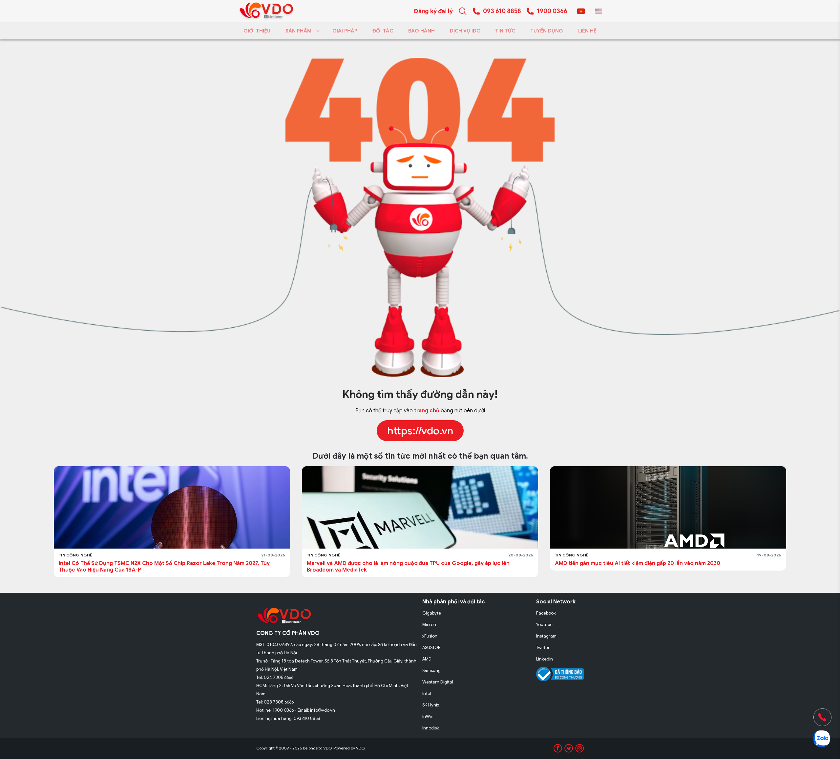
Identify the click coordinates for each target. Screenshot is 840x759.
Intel (426, 693)
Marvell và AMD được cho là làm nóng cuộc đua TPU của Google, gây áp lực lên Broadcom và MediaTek (408, 566)
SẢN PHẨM (298, 31)
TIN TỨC (505, 31)
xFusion (429, 636)
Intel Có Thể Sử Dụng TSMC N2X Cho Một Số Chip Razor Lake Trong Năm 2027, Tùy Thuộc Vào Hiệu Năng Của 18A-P (164, 566)
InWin (427, 716)
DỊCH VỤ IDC (465, 31)
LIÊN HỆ (587, 31)
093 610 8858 (502, 11)
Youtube (544, 624)
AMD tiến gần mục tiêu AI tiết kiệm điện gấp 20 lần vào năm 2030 (637, 563)
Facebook (546, 613)
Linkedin (544, 659)
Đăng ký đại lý (433, 11)
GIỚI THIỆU (256, 31)
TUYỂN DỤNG (546, 31)
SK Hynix (430, 705)
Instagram (546, 636)
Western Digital (437, 682)
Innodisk (430, 728)
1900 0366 (552, 11)
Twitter (543, 647)
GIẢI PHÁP (344, 31)
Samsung (431, 670)
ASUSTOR (431, 647)
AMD (426, 659)
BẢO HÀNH (421, 31)
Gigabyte (431, 613)
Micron (429, 624)
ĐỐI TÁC (382, 31)
